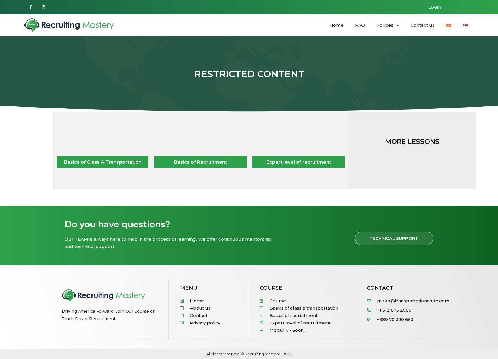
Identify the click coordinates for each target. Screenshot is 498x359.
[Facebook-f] (30, 7)
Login (435, 7)
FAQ (360, 25)
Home (336, 25)
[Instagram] (43, 7)
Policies (384, 25)
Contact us (422, 25)
